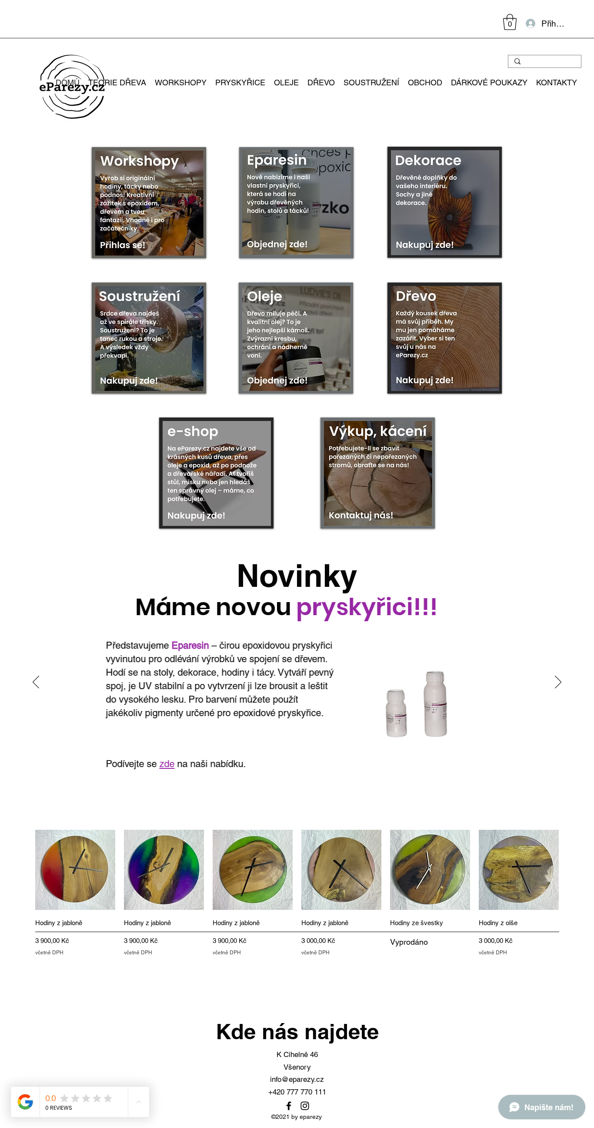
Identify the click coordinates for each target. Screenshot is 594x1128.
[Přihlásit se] (530, 23)
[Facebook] (288, 1105)
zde (166, 763)
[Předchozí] (36, 683)
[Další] (558, 683)
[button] (510, 22)
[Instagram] (304, 1105)
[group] (297, 893)
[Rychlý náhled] (75, 870)
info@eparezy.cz (297, 1079)
